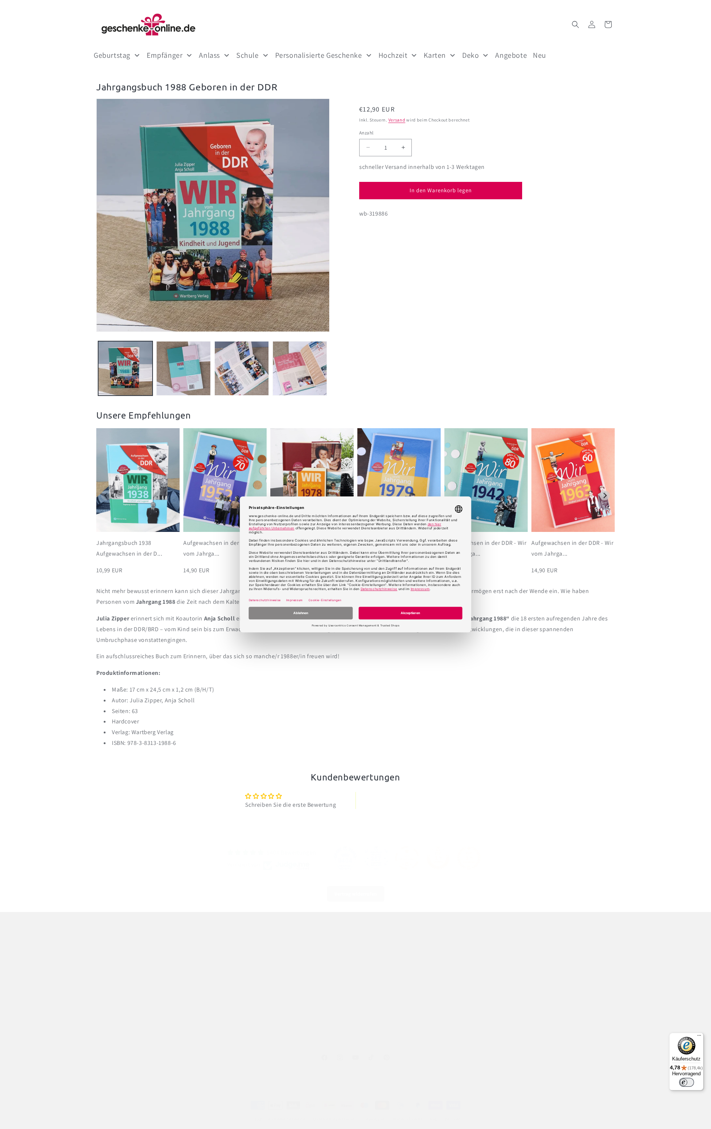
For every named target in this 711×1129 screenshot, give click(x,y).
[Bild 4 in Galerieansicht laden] (300, 368)
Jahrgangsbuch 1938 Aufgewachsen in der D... (129, 548)
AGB (433, 1119)
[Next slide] (605, 495)
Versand (396, 120)
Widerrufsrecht (114, 1026)
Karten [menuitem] (435, 55)
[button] (575, 24)
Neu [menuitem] (539, 55)
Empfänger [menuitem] (165, 55)
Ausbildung (284, 987)
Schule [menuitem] (247, 55)
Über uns (282, 961)
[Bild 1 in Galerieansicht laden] (125, 368)
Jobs (276, 974)
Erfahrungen (286, 1026)
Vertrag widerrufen (355, 893)
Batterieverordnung (120, 974)
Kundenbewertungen (296, 1039)
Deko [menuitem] (470, 55)
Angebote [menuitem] (511, 55)
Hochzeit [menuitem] (393, 55)
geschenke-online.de (285, 1119)
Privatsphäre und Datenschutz (132, 1000)
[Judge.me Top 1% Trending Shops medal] (469, 858)
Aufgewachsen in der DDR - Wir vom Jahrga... (224, 548)
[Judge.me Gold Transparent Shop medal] (407, 858)
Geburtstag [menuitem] (112, 55)
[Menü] (699, 1037)
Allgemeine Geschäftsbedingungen (138, 961)
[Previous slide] (106, 495)
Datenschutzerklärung (335, 1119)
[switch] (686, 1082)
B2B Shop (282, 1000)
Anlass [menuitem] (209, 55)
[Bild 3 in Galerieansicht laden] (241, 368)
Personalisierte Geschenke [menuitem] (318, 55)
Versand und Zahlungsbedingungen (139, 1013)
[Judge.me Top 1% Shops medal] (438, 858)
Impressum (109, 987)
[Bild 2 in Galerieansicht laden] (183, 368)
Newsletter (284, 1013)
